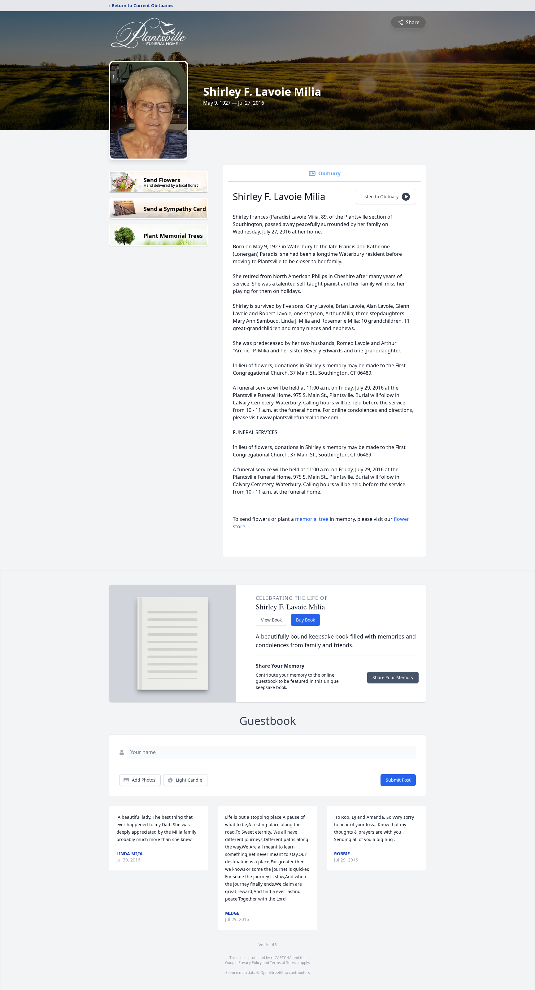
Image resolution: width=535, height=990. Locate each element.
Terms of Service (284, 962)
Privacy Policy (250, 962)
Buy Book (305, 620)
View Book (271, 620)
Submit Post (398, 780)
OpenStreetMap (274, 972)
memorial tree (311, 519)
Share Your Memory (392, 677)
